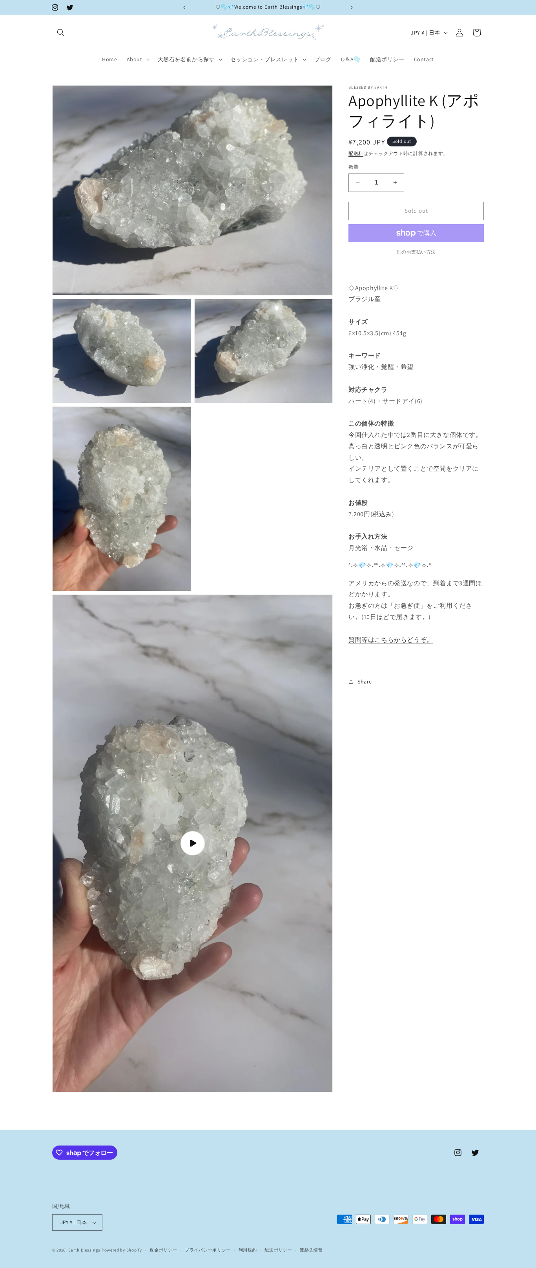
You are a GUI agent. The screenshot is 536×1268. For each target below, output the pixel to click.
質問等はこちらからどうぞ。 (390, 639)
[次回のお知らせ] (351, 7)
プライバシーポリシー (208, 1249)
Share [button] (364, 681)
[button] (60, 32)
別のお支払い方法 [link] (416, 252)
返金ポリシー (163, 1249)
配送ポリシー (278, 1249)
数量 (353, 167)
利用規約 (248, 1249)
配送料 (355, 153)
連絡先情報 (311, 1249)
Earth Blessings (85, 1250)
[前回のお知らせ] (184, 7)
